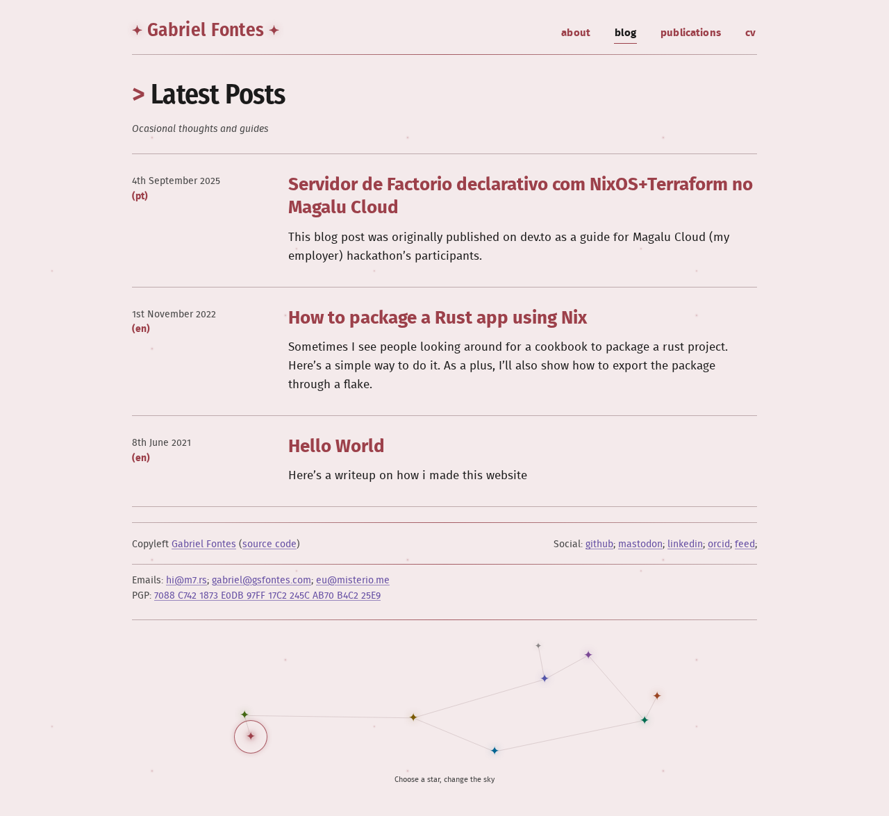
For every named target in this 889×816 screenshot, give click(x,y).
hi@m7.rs (186, 580)
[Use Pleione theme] (244, 715)
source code (269, 544)
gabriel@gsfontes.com (261, 580)
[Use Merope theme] (494, 751)
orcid (719, 544)
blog (625, 33)
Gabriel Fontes (205, 30)
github (599, 544)
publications (690, 33)
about (575, 33)
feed (745, 544)
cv (750, 33)
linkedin (685, 544)
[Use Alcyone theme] (413, 718)
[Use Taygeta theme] (588, 655)
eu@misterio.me (353, 580)
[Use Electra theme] (644, 721)
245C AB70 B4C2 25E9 (267, 596)
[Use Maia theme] (544, 679)
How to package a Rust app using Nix (437, 318)
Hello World (336, 447)
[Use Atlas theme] (250, 736)
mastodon (640, 544)
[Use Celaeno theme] (657, 696)
